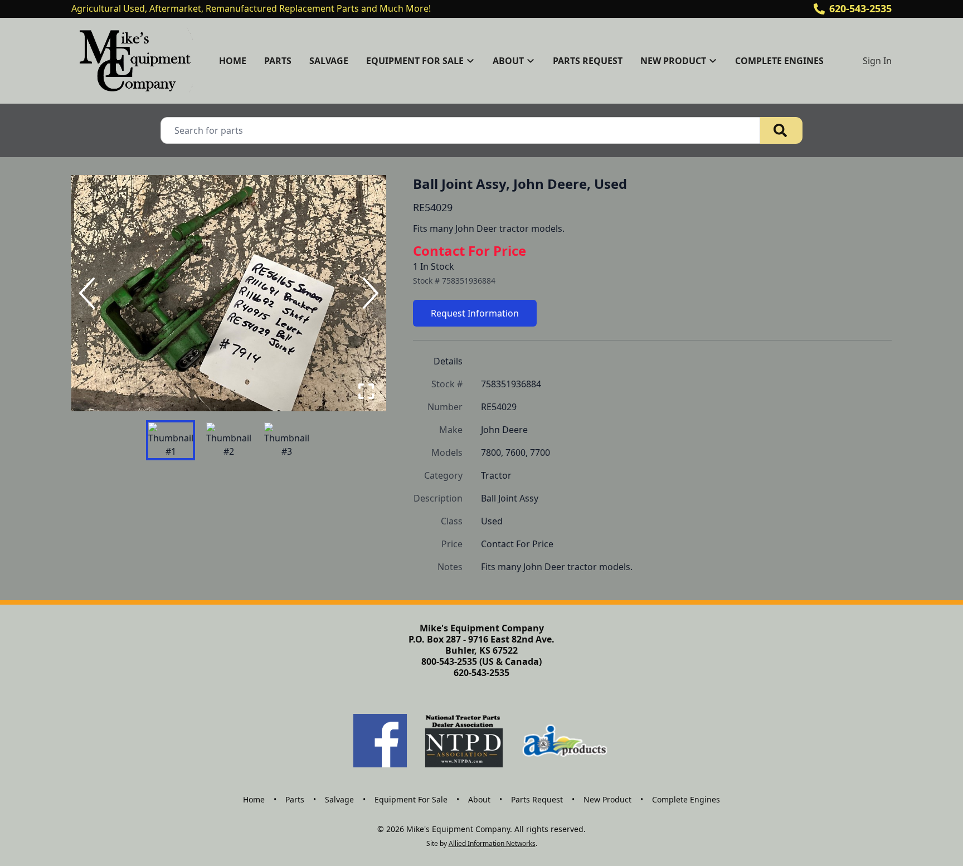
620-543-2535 (860, 8)
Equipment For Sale (411, 799)
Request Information (475, 313)
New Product (607, 799)
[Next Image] (368, 293)
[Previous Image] (89, 293)
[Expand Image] (366, 391)
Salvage (328, 61)
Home (232, 61)
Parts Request (587, 61)
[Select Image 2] (228, 440)
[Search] (781, 130)
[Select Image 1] (170, 440)
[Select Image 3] (286, 440)
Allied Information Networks (492, 843)
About (479, 799)
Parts (277, 61)
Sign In (877, 61)
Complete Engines (779, 61)
